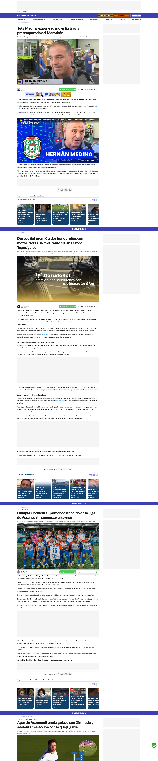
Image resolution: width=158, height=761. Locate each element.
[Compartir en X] (66, 190)
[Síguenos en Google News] (70, 190)
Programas (135, 19)
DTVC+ (18, 11)
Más (22, 232)
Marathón (80, 100)
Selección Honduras (39, 19)
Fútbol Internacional (76, 19)
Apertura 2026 (34, 680)
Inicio (18, 22)
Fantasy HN (24, 11)
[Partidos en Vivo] (105, 15)
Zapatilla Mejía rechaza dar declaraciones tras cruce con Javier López (49, 660)
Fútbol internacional (27, 716)
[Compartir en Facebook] (58, 190)
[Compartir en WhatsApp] (62, 190)
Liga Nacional (21, 19)
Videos (108, 19)
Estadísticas (94, 19)
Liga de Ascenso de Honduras (47, 680)
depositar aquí (60, 400)
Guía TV (122, 19)
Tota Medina (40, 195)
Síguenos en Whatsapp (69, 89)
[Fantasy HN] (121, 15)
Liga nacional (25, 22)
